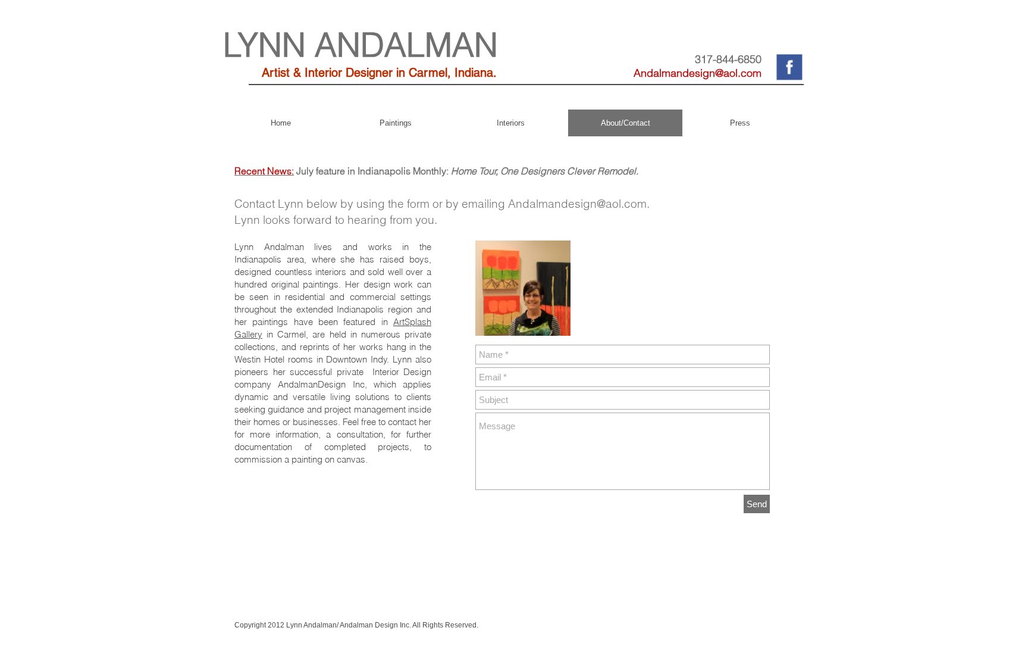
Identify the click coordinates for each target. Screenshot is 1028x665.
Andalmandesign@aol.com (697, 73)
